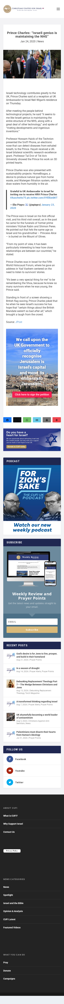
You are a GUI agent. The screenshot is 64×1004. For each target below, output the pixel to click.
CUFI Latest (9, 919)
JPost (18, 322)
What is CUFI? (10, 815)
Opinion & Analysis (13, 911)
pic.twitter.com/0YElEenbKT (42, 197)
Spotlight (8, 895)
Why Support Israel (13, 823)
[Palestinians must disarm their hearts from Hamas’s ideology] (11, 734)
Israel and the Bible (13, 903)
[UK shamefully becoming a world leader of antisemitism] (11, 717)
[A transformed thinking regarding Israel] (11, 704)
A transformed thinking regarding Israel (36, 701)
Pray (5, 962)
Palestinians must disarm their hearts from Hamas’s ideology (36, 733)
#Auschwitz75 (18, 197)
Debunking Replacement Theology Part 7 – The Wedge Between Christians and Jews (36, 684)
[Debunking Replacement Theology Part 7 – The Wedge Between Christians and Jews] (11, 683)
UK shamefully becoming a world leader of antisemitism (37, 716)
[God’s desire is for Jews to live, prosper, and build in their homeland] (11, 656)
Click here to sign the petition (32, 394)
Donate (7, 970)
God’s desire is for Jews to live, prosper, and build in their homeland (36, 655)
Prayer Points (36, 660)
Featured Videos (12, 927)
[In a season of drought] (11, 670)
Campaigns (9, 978)
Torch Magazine (32, 693)
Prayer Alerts (35, 671)
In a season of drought (28, 668)
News (40, 41)
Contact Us (9, 832)
